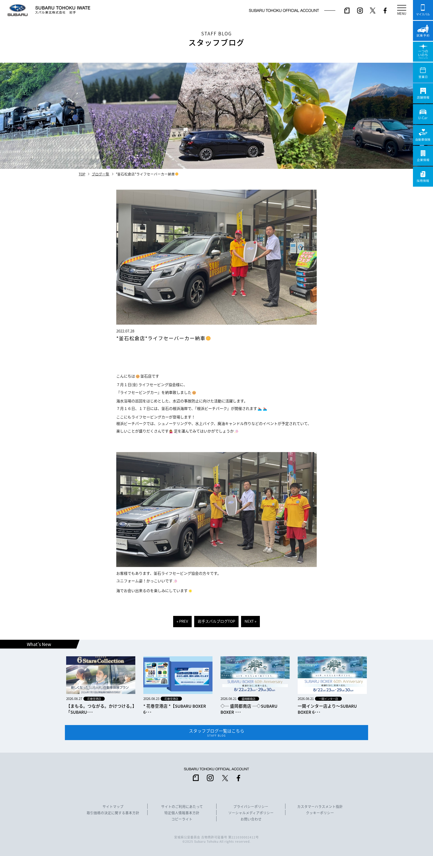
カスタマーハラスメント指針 (320, 806)
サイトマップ (113, 806)
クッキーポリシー (320, 813)
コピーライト (181, 819)
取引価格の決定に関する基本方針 (113, 813)
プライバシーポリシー (250, 806)
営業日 (423, 72)
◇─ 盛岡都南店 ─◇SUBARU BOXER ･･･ (249, 709)
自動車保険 (423, 135)
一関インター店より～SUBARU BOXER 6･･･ (327, 709)
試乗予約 (423, 31)
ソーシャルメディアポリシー (251, 813)
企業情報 (423, 156)
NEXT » (250, 621)
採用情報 (423, 177)
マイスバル (423, 10)
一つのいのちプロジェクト (423, 52)
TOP (82, 173)
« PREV (182, 621)
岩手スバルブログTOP (216, 621)
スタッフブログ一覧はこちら (216, 732)
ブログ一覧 (100, 173)
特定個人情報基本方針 (181, 813)
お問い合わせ (251, 819)
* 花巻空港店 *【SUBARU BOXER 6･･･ (174, 709)
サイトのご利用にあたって (182, 806)
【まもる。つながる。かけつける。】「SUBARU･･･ (100, 709)
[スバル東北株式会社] (65, 10)
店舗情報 (423, 93)
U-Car (423, 114)
